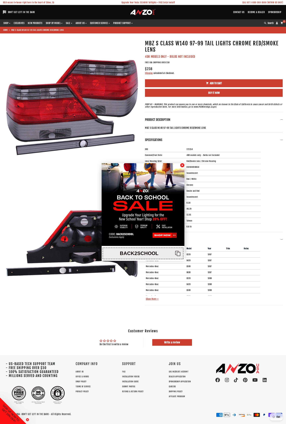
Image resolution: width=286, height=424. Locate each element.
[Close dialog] (182, 165)
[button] (143, 253)
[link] (143, 204)
